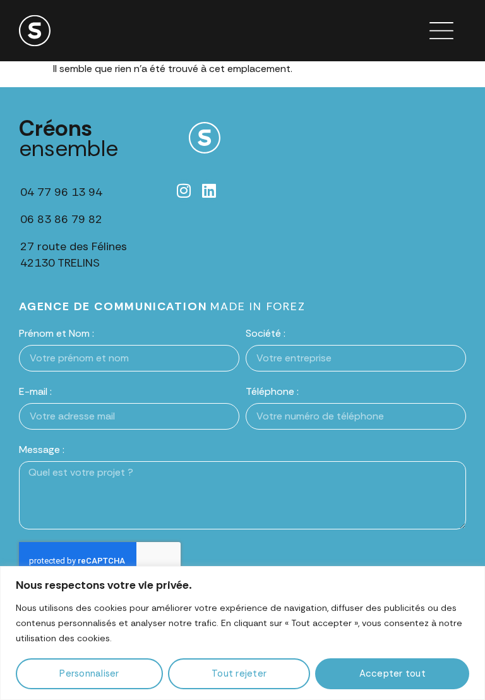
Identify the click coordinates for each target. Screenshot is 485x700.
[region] (242, 633)
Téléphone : (272, 391)
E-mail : (35, 391)
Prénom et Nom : (56, 333)
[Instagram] (184, 190)
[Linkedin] (209, 190)
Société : (265, 333)
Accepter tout (392, 673)
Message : (41, 449)
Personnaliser (89, 673)
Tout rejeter (239, 673)
